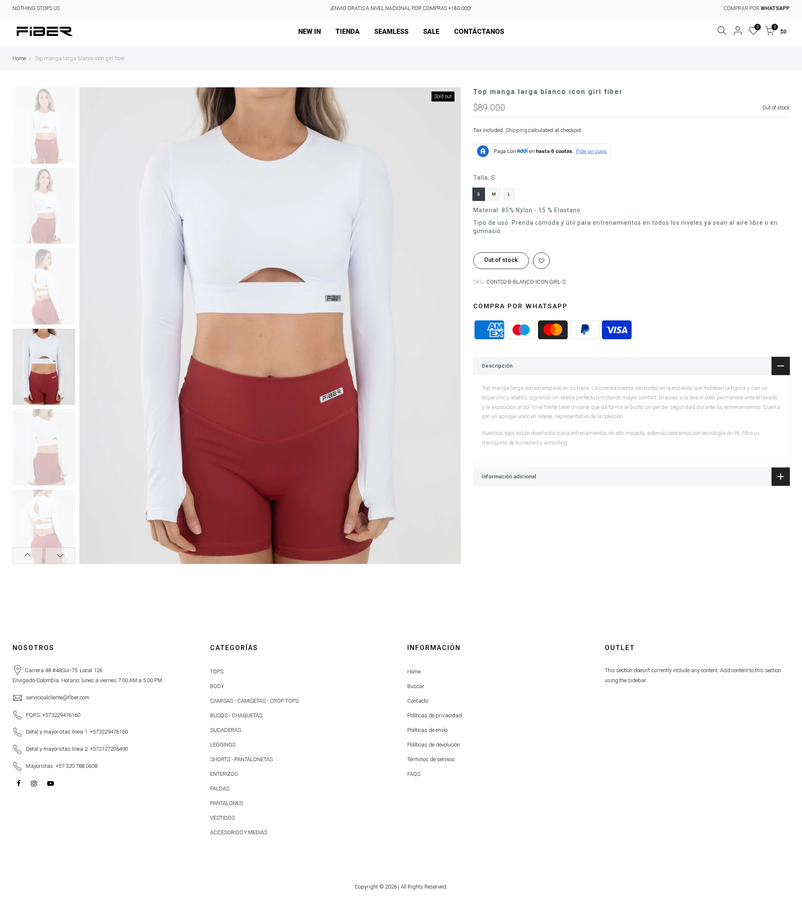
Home (19, 58)
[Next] (446, 325)
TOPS (216, 671)
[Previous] (94, 325)
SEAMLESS (391, 32)
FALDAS (219, 788)
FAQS (413, 774)
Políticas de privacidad (434, 715)
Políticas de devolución (433, 745)
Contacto (417, 701)
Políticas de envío (427, 730)
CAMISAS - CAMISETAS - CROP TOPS (254, 701)
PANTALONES (226, 803)
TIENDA (347, 32)
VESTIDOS (222, 818)
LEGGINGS (223, 745)
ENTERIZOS (224, 774)
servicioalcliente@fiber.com (57, 697)
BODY (217, 686)
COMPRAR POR (756, 8)
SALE (431, 32)
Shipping (516, 130)
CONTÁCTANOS (479, 32)
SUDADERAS (225, 730)
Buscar (415, 686)
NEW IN (309, 32)
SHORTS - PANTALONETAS (241, 759)
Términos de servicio (430, 759)
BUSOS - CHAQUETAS (236, 715)
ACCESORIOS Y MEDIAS (238, 832)
